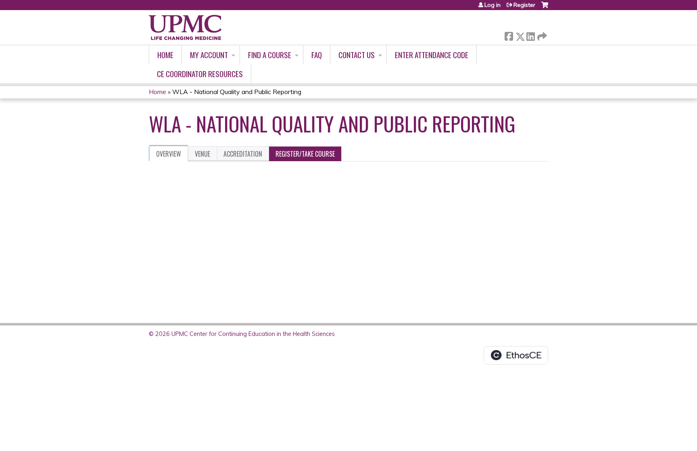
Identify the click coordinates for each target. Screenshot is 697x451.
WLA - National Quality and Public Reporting (236, 92)
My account (209, 55)
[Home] (185, 27)
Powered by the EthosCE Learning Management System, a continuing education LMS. (516, 355)
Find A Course (269, 55)
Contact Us (356, 55)
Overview (168, 154)
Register (524, 5)
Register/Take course (305, 154)
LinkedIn (530, 35)
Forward (541, 34)
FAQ (316, 55)
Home (165, 55)
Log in (492, 5)
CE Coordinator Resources (200, 74)
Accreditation (242, 154)
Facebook (509, 35)
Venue (202, 154)
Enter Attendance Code (431, 55)
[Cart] (544, 8)
